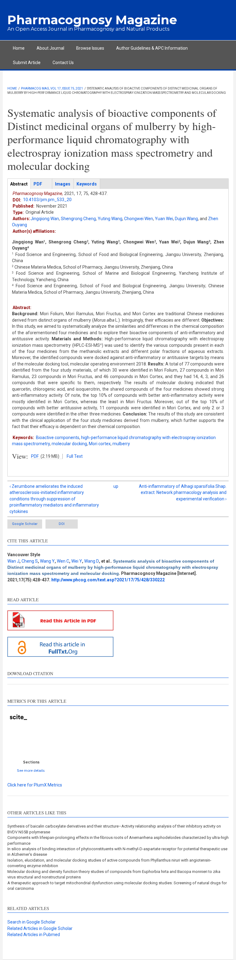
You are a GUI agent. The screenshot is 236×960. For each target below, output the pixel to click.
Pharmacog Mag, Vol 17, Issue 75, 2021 (52, 88)
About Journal (50, 48)
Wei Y (76, 561)
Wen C (63, 561)
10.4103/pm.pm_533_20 (47, 199)
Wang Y (47, 561)
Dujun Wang (186, 218)
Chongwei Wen (138, 218)
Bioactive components (57, 437)
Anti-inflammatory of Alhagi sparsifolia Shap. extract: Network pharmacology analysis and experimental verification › (182, 492)
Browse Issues (90, 48)
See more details (31, 770)
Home (19, 48)
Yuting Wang (110, 218)
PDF (35, 456)
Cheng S (30, 561)
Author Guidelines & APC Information (152, 48)
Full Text (75, 456)
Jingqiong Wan (44, 218)
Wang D (91, 561)
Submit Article (27, 62)
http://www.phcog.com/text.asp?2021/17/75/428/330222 (108, 579)
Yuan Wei (164, 218)
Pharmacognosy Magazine (92, 19)
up (115, 486)
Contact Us (63, 62)
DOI (62, 524)
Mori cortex (100, 443)
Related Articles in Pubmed (33, 934)
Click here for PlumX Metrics (34, 784)
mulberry (121, 443)
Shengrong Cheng (78, 218)
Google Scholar (24, 524)
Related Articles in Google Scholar (40, 928)
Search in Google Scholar (31, 922)
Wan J (13, 561)
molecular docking (69, 443)
